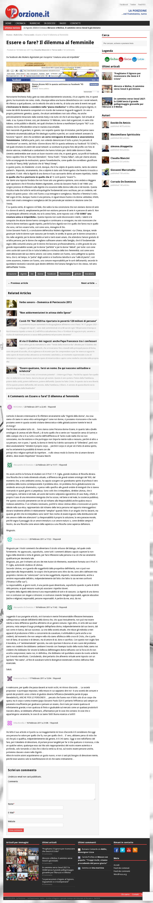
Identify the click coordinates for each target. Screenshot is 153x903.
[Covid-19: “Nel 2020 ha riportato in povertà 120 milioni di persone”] (11, 325)
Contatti (75, 23)
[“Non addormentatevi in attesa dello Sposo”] (11, 314)
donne (40, 274)
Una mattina (98, 868)
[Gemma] (79, 868)
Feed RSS (142, 5)
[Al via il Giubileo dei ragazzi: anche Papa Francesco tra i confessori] (11, 345)
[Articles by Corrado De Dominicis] (105, 185)
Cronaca (20, 23)
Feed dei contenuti (121, 868)
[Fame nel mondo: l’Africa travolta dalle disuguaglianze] (11, 879)
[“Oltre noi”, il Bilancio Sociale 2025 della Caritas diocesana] (33, 879)
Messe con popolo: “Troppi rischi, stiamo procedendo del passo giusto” (93, 860)
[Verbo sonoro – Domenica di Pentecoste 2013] (11, 306)
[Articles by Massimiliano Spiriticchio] (105, 138)
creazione (12, 274)
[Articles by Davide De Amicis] (105, 126)
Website (11, 821)
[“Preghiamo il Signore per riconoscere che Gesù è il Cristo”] (107, 78)
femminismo (65, 274)
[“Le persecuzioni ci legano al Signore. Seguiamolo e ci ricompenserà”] (11, 862)
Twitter (133, 5)
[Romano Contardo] (79, 849)
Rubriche (35, 23)
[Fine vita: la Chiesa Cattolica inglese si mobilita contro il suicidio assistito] (11, 871)
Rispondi (52, 407)
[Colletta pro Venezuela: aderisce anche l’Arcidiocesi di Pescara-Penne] (33, 862)
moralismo (89, 274)
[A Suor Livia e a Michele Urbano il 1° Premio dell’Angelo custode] (22, 879)
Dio (32, 274)
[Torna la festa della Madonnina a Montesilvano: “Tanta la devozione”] (22, 871)
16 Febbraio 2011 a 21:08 (37, 723)
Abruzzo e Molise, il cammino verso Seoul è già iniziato (57, 859)
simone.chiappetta (122, 146)
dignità (23, 274)
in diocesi (49, 23)
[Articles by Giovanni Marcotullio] (105, 173)
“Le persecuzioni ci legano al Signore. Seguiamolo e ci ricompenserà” (58, 880)
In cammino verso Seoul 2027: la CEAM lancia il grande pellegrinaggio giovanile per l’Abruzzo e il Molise (58, 870)
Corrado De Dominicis (123, 181)
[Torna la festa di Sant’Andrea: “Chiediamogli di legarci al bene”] (33, 871)
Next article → (89, 283)
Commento (13, 781)
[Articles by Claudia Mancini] (105, 162)
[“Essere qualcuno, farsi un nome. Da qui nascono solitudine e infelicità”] (11, 372)
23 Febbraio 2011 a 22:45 (35, 407)
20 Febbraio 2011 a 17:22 (40, 539)
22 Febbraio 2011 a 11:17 (46, 465)
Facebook (124, 5)
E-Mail (11, 812)
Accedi (116, 865)
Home (8, 23)
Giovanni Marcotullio (123, 170)
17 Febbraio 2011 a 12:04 (40, 678)
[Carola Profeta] (79, 857)
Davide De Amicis (120, 122)
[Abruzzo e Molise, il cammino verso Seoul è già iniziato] (107, 91)
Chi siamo (125, 894)
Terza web (57, 50)
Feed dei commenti (122, 871)
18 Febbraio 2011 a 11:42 (46, 607)
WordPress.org (120, 874)
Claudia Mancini (41, 50)
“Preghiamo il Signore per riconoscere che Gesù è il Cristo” (127, 76)
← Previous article (18, 283)
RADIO (63, 23)
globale (78, 274)
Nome (10, 804)
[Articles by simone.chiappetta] (105, 150)
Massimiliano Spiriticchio (125, 134)
